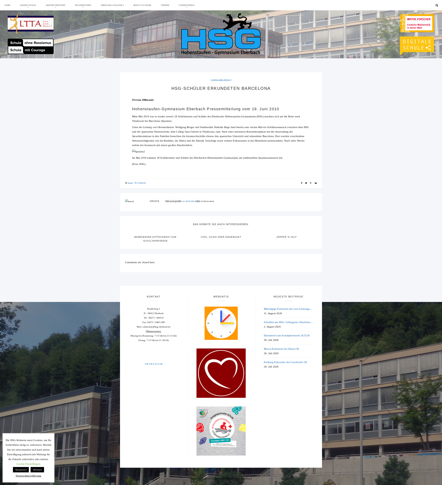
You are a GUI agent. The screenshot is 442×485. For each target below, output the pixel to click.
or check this (180, 201)
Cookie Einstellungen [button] (28, 464)
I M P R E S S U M (153, 364)
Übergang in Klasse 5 (112, 5)
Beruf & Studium (142, 5)
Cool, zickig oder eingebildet (221, 237)
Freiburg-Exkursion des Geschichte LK (285, 362)
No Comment (140, 183)
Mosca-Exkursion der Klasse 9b (281, 348)
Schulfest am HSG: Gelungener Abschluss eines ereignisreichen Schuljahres (288, 322)
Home (7, 5)
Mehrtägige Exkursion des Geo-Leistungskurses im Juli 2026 (288, 308)
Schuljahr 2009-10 (221, 80)
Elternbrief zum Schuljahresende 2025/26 (287, 335)
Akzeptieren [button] (21, 469)
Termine (165, 5)
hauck (130, 183)
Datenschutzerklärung (28, 475)
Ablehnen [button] (37, 469)
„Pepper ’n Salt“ (286, 237)
